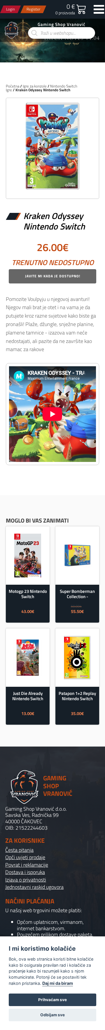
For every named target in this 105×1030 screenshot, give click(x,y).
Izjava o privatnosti (25, 880)
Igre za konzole (35, 86)
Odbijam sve (52, 1015)
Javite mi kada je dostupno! (52, 276)
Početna (12, 86)
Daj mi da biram (57, 983)
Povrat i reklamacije (26, 865)
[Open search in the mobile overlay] (61, 33)
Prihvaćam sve (52, 999)
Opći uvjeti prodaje (25, 857)
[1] (52, 188)
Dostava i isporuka (25, 872)
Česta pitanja (19, 850)
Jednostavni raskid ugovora (34, 887)
